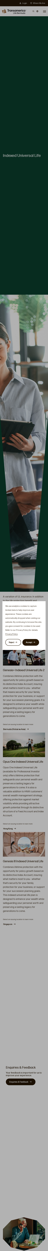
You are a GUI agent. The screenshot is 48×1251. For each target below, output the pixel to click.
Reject (11, 642)
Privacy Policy (11, 634)
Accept (29, 642)
